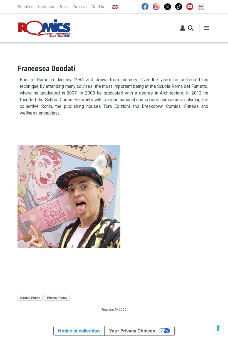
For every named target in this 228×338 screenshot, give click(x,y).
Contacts (46, 7)
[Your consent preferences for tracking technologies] (218, 328)
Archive (80, 7)
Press (64, 7)
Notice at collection (79, 331)
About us (25, 7)
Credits (97, 7)
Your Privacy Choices (132, 331)
